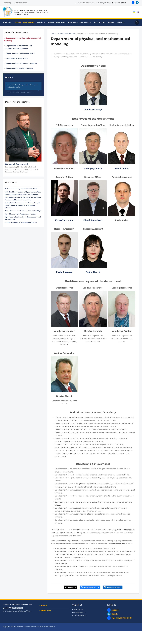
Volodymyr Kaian (93, 168)
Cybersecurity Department (17, 58)
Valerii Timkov (121, 168)
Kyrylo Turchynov (64, 220)
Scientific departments (23, 22)
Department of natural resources (19, 68)
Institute (6, 22)
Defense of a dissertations (78, 22)
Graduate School (21, 3)
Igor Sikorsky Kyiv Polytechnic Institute (20, 214)
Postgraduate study (56, 22)
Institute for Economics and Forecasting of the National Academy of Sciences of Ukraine (22, 205)
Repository (7, 3)
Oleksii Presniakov (93, 220)
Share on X (71, 587)
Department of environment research (21, 63)
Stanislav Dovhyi (93, 109)
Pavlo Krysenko (64, 272)
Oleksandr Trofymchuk (17, 164)
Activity (40, 22)
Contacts (120, 22)
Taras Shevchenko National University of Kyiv (23, 211)
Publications (99, 22)
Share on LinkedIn (113, 587)
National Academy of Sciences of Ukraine (21, 189)
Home (53, 34)
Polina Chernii (93, 272)
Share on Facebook (91, 587)
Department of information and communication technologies (18, 47)
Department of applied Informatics (20, 53)
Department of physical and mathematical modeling (22, 39)
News (110, 22)
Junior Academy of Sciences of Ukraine (21, 222)
